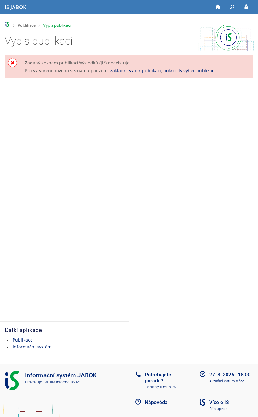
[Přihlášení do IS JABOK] (246, 7)
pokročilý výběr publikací (189, 71)
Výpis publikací (57, 25)
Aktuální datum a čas (226, 381)
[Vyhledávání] (232, 7)
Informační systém (32, 347)
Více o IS (219, 402)
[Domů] (218, 7)
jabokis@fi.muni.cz (161, 387)
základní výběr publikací (135, 71)
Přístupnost (219, 409)
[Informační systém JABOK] (7, 24)
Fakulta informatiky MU (62, 382)
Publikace (27, 25)
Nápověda (156, 402)
